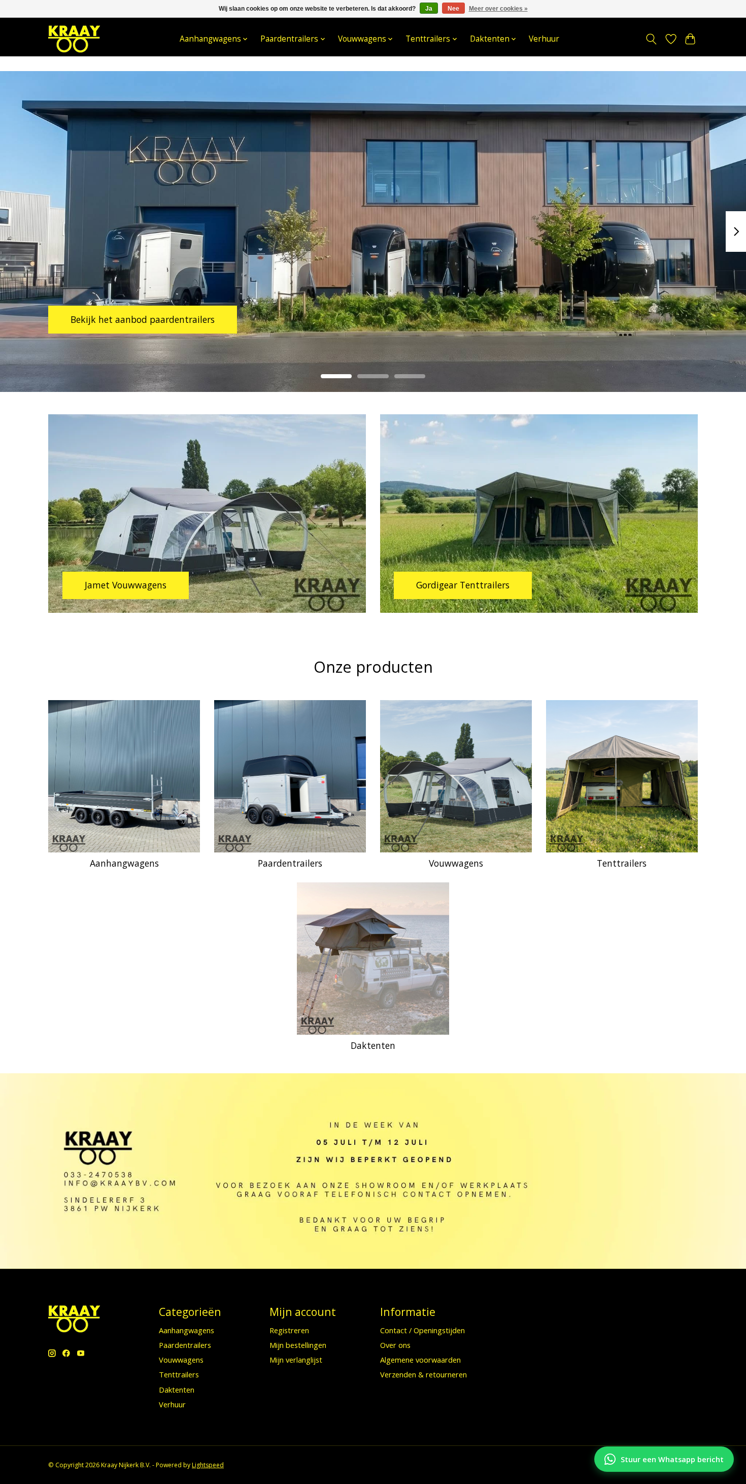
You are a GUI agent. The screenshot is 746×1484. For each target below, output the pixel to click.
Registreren (289, 1330)
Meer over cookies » (498, 8)
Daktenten (373, 1045)
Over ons (395, 1345)
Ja (428, 8)
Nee (453, 8)
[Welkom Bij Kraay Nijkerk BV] (74, 39)
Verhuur (544, 39)
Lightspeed (208, 1465)
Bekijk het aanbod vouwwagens (137, 319)
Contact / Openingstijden (422, 1330)
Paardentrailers (290, 863)
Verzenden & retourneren (423, 1374)
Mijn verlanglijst (295, 1360)
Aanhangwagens (124, 863)
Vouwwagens (456, 863)
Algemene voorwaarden (420, 1360)
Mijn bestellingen (297, 1345)
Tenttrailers (622, 863)
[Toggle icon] (651, 39)
